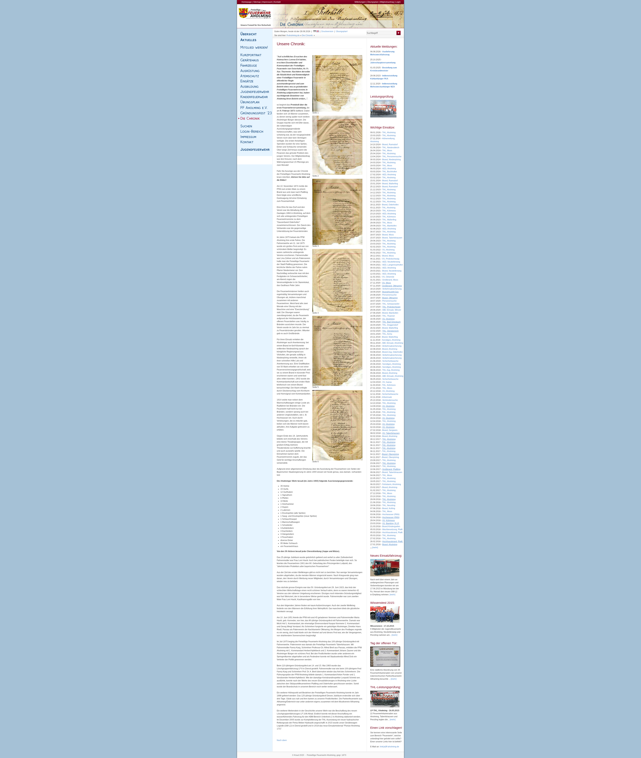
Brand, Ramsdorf (390, 144)
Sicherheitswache (390, 361)
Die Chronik (307, 35)
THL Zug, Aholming (391, 370)
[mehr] (392, 594)
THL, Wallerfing (389, 220)
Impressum (267, 2)
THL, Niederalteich (390, 147)
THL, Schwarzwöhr (390, 304)
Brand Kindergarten (391, 526)
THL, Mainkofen (389, 226)
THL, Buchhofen (389, 171)
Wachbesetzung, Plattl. (392, 529)
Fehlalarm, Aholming (391, 484)
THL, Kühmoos (389, 211)
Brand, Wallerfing (390, 183)
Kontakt (277, 2)
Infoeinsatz (387, 397)
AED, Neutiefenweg (391, 262)
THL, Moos (387, 150)
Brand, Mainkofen (390, 313)
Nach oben (282, 740)
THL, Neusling (388, 505)
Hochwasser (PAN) (390, 514)
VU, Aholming (388, 250)
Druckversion (327, 31)
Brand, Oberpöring (390, 457)
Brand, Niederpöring (391, 159)
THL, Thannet (388, 316)
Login (398, 2)
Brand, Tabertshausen (392, 238)
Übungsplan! (342, 31)
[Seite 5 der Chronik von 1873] (337, 351)
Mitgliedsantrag (387, 2)
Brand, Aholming (389, 349)
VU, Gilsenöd (388, 277)
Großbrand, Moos (390, 280)
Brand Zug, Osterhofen (392, 352)
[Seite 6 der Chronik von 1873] (337, 425)
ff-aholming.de (293, 35)
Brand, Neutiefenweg (391, 271)
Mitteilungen (360, 2)
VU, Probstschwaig (390, 259)
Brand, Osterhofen (390, 204)
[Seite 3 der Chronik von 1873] (337, 212)
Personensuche (389, 295)
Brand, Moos (388, 235)
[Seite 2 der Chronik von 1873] (337, 145)
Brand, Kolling (388, 508)
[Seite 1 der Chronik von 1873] (337, 83)
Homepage (247, 2)
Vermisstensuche (390, 400)
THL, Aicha (387, 334)
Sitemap (257, 2)
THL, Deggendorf (390, 325)
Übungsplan (372, 2)
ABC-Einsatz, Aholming (392, 343)
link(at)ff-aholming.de (389, 746)
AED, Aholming (389, 168)
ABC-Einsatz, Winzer (391, 310)
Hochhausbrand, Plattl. (392, 532)
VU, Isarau (387, 382)
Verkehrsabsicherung (392, 289)
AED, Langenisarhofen (392, 265)
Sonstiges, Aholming (391, 340)
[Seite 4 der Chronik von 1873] (337, 280)
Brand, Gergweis (389, 430)
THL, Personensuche (391, 156)
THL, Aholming (389, 132)
